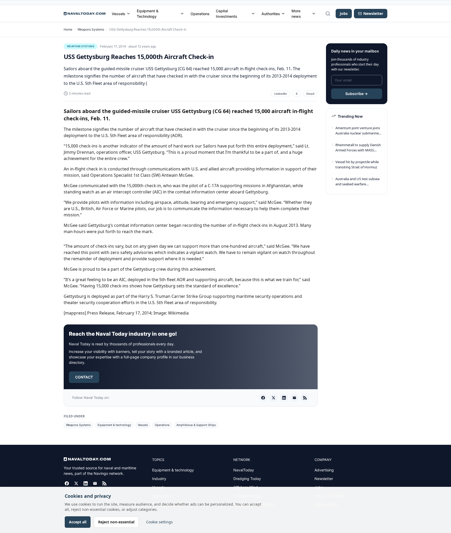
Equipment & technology (114, 425)
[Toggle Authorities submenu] (283, 13)
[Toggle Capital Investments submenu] (253, 13)
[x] (273, 398)
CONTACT (84, 377)
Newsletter (323, 478)
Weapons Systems (91, 29)
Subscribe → (356, 93)
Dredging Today (247, 478)
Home (68, 29)
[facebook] (263, 398)
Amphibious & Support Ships (196, 425)
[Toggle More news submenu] (314, 13)
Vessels (118, 13)
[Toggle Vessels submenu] (128, 13)
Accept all (77, 521)
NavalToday (243, 470)
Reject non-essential (116, 521)
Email (310, 94)
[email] (294, 398)
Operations (200, 13)
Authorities (271, 13)
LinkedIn (280, 94)
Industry (159, 478)
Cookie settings (159, 521)
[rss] (305, 398)
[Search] (328, 13)
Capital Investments (226, 14)
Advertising (324, 470)
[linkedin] (284, 398)
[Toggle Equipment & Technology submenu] (182, 13)
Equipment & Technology (147, 14)
